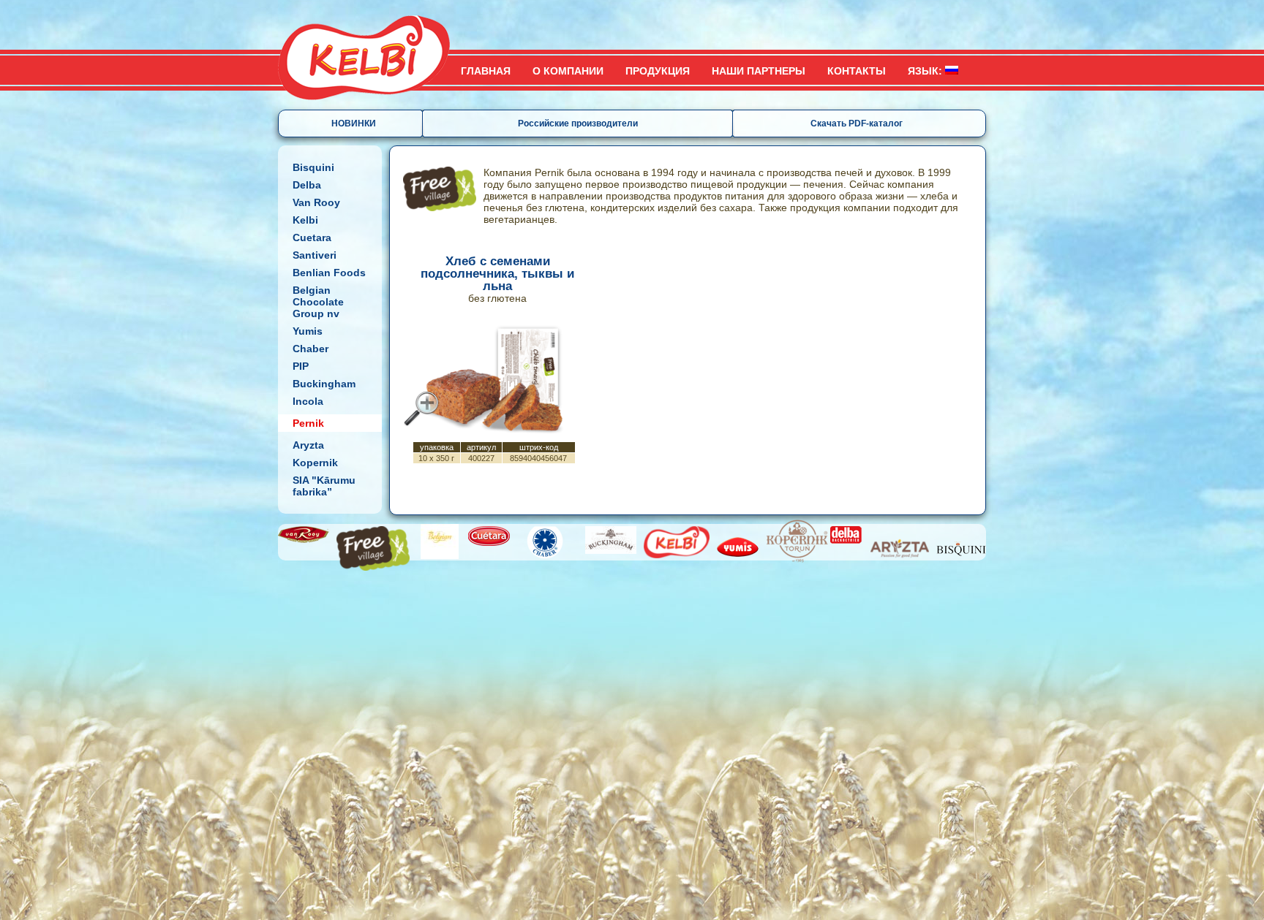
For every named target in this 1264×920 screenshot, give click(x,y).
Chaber (310, 348)
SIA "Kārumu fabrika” (324, 486)
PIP (301, 366)
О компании (568, 71)
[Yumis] (739, 547)
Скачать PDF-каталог (856, 123)
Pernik (308, 423)
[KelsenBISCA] (368, 50)
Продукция (657, 71)
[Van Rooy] (303, 534)
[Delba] (846, 535)
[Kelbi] (677, 542)
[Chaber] (545, 542)
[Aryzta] (899, 548)
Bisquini (313, 167)
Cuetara (312, 237)
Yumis (308, 331)
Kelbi (305, 220)
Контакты (856, 71)
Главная (486, 71)
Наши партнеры (758, 71)
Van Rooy (316, 202)
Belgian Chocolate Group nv (318, 301)
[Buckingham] (610, 540)
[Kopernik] (797, 541)
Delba (307, 185)
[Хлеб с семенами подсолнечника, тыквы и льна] (421, 408)
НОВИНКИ (353, 123)
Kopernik (315, 462)
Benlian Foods (329, 272)
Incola (308, 401)
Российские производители (578, 123)
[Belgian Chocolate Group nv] (440, 541)
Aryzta (308, 445)
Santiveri (314, 255)
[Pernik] (373, 548)
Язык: (926, 71)
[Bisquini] (961, 548)
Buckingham (324, 383)
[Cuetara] (489, 536)
